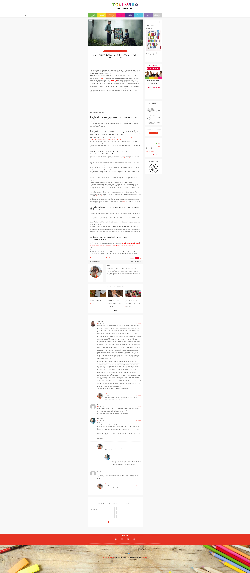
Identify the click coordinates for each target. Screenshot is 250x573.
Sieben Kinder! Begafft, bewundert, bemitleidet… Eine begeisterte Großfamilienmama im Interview (133, 301)
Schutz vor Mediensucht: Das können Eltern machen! (154, 123)
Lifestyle (130, 15)
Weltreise (121, 77)
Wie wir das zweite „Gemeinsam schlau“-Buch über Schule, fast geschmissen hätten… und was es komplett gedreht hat (97, 301)
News (92, 15)
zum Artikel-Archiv (153, 132)
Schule (118, 257)
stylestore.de (144, 557)
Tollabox (102, 78)
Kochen (120, 15)
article (123, 201)
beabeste (107, 393)
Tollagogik (123, 50)
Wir (148, 15)
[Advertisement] (114, 66)
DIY (111, 15)
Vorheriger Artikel (96, 261)
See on (151, 154)
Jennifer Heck (99, 175)
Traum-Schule (113, 85)
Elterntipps (101, 15)
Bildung (112, 257)
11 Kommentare (102, 257)
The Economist (99, 195)
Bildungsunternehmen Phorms (99, 77)
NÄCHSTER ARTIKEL (135, 261)
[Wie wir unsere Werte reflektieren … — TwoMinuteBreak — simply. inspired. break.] (148, 149)
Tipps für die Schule (114, 50)
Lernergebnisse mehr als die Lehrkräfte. (122, 157)
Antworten (139, 323)
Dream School (120, 85)
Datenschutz (157, 15)
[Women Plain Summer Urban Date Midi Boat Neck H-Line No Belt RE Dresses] (158, 145)
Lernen (115, 257)
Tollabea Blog (114, 80)
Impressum (104, 557)
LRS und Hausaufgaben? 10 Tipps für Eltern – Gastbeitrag (153, 118)
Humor (139, 15)
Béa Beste (107, 483)
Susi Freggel (126, 217)
